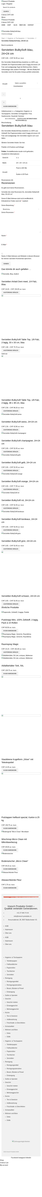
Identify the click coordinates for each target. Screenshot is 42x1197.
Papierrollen (11, 968)
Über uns (8, 933)
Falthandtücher (12, 964)
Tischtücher (11, 971)
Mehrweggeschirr (13, 1009)
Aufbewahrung (12, 1019)
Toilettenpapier (12, 961)
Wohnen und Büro (11, 1030)
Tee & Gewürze (12, 1016)
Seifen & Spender (11, 995)
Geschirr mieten (12, 1002)
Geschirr (8, 999)
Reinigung (8, 978)
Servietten (10, 974)
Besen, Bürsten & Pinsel (15, 988)
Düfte (8, 1036)
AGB (6, 926)
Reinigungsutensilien (14, 985)
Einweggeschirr (12, 1005)
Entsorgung (11, 992)
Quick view (3, 277)
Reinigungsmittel (12, 981)
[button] (9, 631)
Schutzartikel (9, 1026)
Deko (8, 1033)
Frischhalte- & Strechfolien (16, 1023)
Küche (7, 1012)
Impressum (9, 929)
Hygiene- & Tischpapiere (13, 957)
